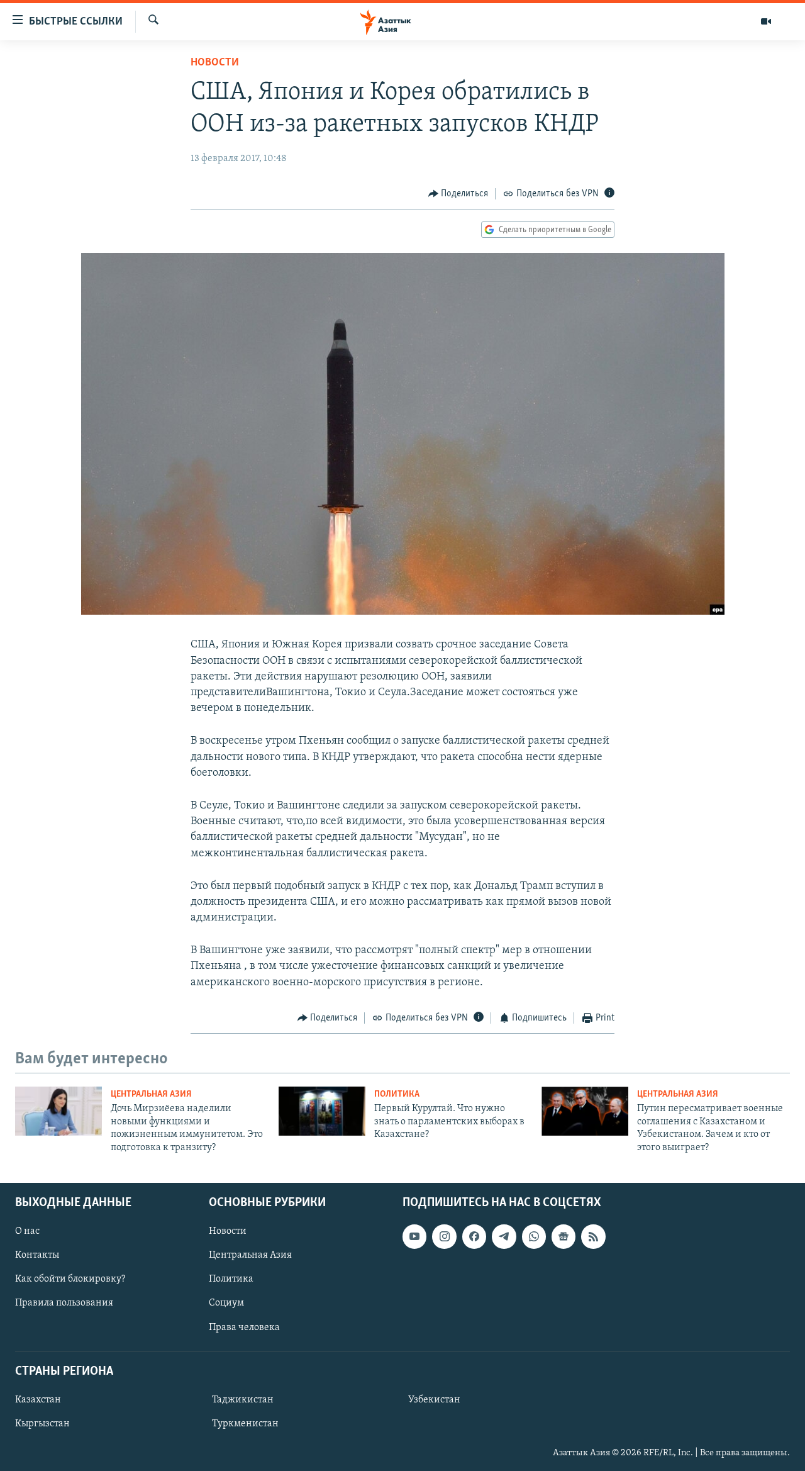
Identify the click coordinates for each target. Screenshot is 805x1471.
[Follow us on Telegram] (504, 1236)
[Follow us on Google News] (563, 1236)
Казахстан (38, 1400)
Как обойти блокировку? (70, 1279)
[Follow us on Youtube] (414, 1236)
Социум (226, 1303)
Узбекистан (434, 1400)
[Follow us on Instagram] (444, 1236)
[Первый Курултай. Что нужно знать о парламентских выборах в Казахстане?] (322, 1111)
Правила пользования (64, 1303)
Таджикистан (243, 1400)
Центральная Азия (151, 1094)
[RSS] (593, 1236)
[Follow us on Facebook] (474, 1236)
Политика (396, 1094)
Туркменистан (245, 1424)
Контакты (37, 1255)
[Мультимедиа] (766, 21)
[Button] (458, 194)
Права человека (244, 1328)
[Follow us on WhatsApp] (534, 1236)
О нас (27, 1231)
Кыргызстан (42, 1424)
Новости (215, 63)
